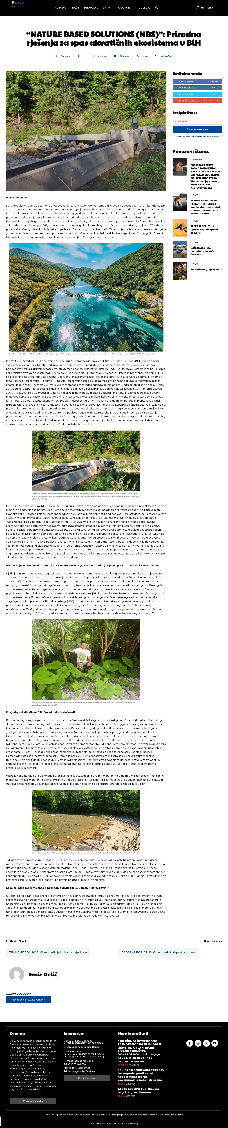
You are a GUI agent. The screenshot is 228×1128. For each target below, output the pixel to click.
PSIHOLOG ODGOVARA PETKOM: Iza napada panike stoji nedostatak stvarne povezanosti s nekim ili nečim (205, 207)
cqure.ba (139, 1123)
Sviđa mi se (214, 81)
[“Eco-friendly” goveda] (180, 271)
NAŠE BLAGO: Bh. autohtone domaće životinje (202, 251)
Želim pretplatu (197, 129)
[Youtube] (214, 1043)
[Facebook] (189, 1043)
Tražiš (195, 195)
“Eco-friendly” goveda (204, 269)
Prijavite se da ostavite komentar (28, 999)
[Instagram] (198, 1043)
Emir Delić (43, 974)
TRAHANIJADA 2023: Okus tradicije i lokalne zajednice (48, 952)
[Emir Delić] (16, 974)
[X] (206, 1043)
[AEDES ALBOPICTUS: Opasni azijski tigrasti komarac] (180, 228)
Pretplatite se (211, 101)
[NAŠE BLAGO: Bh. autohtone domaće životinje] (180, 249)
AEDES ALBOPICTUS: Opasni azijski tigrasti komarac (204, 229)
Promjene (197, 159)
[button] (157, 8)
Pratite (215, 88)
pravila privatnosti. (212, 136)
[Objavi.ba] (20, 7)
